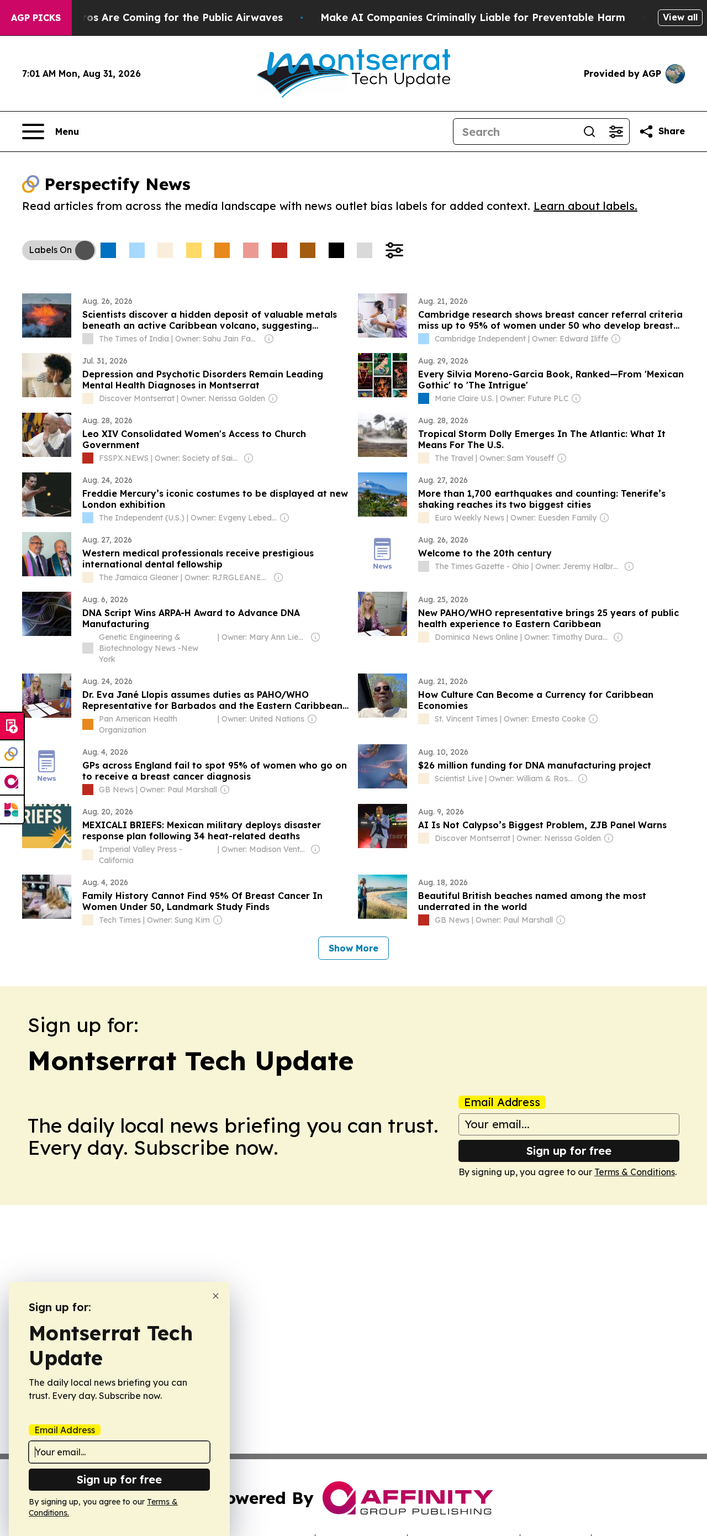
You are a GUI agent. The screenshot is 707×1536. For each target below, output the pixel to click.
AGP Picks (36, 17)
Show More (353, 948)
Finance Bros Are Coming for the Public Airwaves (158, 17)
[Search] (589, 131)
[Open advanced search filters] (616, 131)
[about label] (87, 338)
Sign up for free (568, 1151)
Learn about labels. (585, 206)
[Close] (215, 1296)
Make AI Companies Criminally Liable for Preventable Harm (472, 17)
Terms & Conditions (634, 1171)
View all (680, 17)
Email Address (502, 1102)
